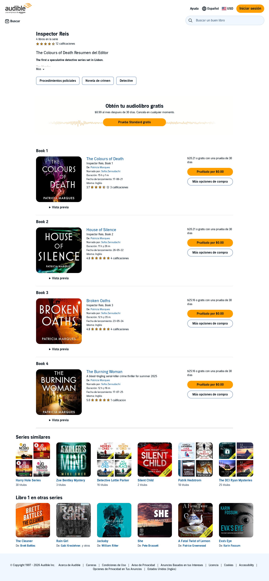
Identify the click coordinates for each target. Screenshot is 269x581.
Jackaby (102, 541)
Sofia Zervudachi (110, 171)
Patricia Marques (100, 167)
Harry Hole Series (28, 480)
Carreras (91, 565)
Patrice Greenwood (194, 545)
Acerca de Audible (69, 565)
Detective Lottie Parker (113, 480)
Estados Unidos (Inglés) (161, 569)
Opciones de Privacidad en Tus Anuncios (117, 569)
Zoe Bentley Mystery (70, 480)
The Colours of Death (105, 159)
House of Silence (101, 230)
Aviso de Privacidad (143, 565)
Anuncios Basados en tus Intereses (182, 565)
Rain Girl (62, 541)
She (140, 541)
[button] (40, 69)
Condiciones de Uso (114, 565)
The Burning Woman (104, 372)
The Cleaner (24, 541)
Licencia (213, 565)
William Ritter (110, 545)
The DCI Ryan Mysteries (235, 480)
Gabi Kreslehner (71, 545)
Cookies (228, 565)
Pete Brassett (150, 545)
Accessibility (246, 565)
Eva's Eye (225, 541)
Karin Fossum (232, 545)
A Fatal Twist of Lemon (194, 541)
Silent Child (146, 480)
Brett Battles (27, 545)
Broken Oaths (98, 301)
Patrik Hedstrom (189, 480)
